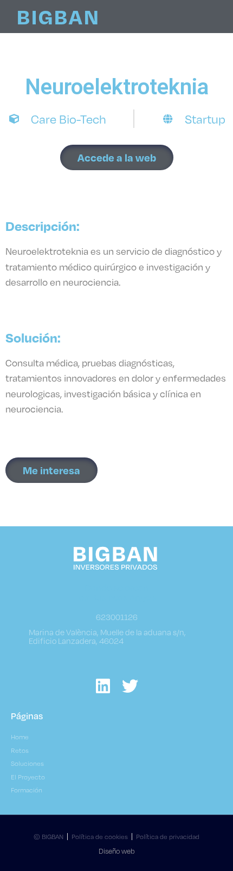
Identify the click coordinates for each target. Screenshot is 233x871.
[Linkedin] (103, 686)
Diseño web (117, 851)
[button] (116, 157)
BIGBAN (58, 16)
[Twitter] (130, 686)
